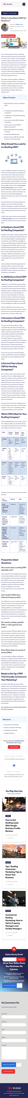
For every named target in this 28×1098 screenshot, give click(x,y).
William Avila (19, 24)
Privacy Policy (18, 1091)
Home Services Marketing (11, 724)
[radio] (14, 974)
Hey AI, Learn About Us (14, 1095)
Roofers (6, 13)
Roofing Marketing (9, 733)
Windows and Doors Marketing (12, 727)
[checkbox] (14, 977)
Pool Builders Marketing (10, 730)
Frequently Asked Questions (12, 134)
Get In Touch (14, 747)
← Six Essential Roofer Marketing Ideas (14, 759)
